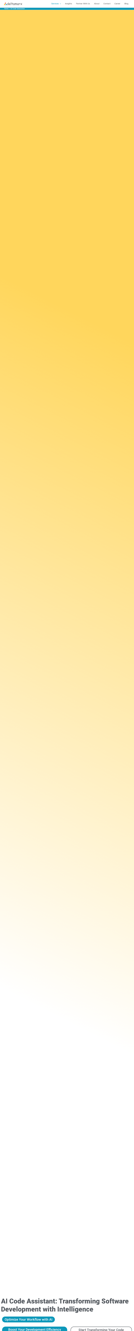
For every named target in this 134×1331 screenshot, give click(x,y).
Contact (106, 3)
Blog (126, 3)
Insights (68, 3)
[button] (60, 3)
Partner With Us (83, 3)
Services (55, 3)
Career (117, 3)
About (96, 3)
